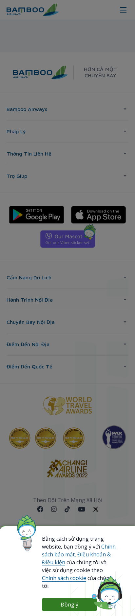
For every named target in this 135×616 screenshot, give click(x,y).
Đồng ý (69, 604)
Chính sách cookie (64, 578)
